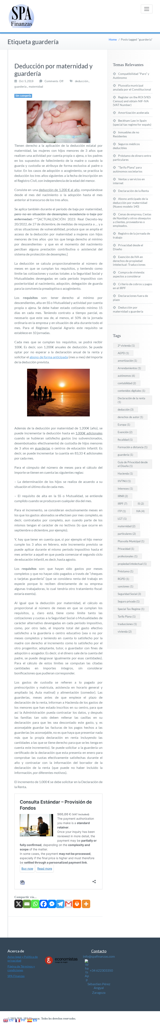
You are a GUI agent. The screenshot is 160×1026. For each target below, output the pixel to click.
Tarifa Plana (127, 616)
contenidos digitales (131, 390)
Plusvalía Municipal (131, 541)
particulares (127, 533)
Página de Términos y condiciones (21, 968)
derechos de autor (130, 417)
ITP (122, 511)
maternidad (36, 86)
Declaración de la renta (131, 400)
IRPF (122, 503)
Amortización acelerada (133, 112)
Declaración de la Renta (133, 191)
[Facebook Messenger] (52, 904)
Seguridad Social (129, 594)
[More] (86, 904)
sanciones (125, 586)
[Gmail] (68, 904)
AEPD (123, 353)
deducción (81, 81)
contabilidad (127, 383)
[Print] (77, 904)
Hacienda (125, 473)
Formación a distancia (133, 447)
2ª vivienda (126, 345)
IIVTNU (124, 481)
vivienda (125, 631)
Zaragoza (98, 992)
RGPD (123, 579)
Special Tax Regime (131, 609)
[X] (18, 904)
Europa (124, 424)
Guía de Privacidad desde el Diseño (133, 464)
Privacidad (126, 548)
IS (141, 503)
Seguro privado (129, 601)
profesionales (128, 556)
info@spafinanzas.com (99, 956)
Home (113, 39)
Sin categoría (23, 95)
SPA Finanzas (16, 976)
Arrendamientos (129, 368)
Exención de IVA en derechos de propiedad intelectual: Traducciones (129, 260)
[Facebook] (43, 904)
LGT (122, 518)
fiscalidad (125, 439)
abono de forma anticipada (49, 357)
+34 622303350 (101, 970)
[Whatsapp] (35, 904)
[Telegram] (60, 904)
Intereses (125, 488)
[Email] (27, 904)
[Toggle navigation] (146, 9)
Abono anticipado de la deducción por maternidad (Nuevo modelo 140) (130, 202)
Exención (125, 432)
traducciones (127, 624)
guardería (20, 86)
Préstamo (125, 571)
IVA (140, 511)
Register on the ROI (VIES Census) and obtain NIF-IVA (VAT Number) (132, 101)
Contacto (98, 951)
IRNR (123, 496)
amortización (127, 360)
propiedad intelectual (132, 563)
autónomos (126, 375)
